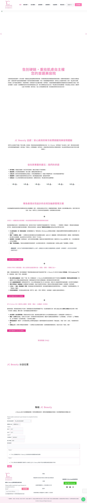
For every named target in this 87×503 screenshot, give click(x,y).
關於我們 (25, 4)
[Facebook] (67, 487)
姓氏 (8, 429)
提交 (9, 466)
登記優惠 (25, 489)
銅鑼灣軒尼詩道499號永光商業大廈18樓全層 (43, 477)
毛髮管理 (55, 4)
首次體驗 (33, 4)
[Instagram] (73, 487)
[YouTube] (70, 487)
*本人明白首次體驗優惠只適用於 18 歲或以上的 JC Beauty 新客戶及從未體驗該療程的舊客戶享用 (33, 462)
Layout (9, 418)
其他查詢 (9, 443)
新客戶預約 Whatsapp (70, 483)
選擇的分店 (9, 424)
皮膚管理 (40, 4)
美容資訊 (62, 4)
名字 (8, 432)
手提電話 (9, 437)
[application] (28, 4)
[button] (1, 34)
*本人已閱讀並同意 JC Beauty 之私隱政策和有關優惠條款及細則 (26, 454)
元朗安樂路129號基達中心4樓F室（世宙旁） (43, 492)
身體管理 (47, 4)
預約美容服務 (10, 421)
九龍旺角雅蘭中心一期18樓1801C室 (43, 485)
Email (7, 489)
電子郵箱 (9, 440)
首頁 (20, 4)
